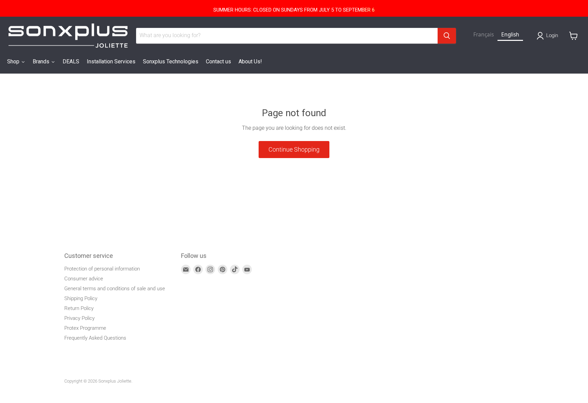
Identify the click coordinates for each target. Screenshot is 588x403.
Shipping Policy (80, 298)
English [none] (510, 34)
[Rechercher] (447, 36)
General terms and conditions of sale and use (114, 288)
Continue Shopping (294, 149)
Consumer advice (83, 279)
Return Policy (79, 308)
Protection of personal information (102, 269)
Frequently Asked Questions (95, 338)
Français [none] (483, 34)
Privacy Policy (79, 318)
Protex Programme (85, 328)
